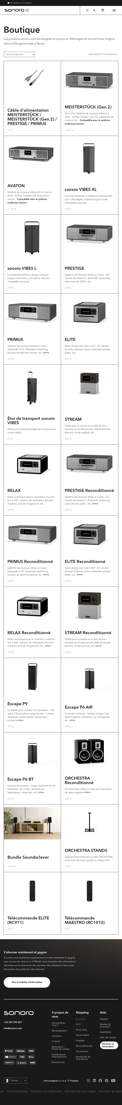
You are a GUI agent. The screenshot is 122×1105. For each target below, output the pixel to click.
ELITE (70, 340)
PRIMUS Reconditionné (30, 562)
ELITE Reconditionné (85, 562)
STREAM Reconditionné (88, 633)
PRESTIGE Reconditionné (89, 491)
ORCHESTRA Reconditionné (79, 781)
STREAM (73, 420)
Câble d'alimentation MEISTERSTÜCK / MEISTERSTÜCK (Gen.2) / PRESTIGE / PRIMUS (32, 117)
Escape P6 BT (20, 780)
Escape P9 (17, 704)
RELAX (14, 491)
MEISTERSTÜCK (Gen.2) (88, 107)
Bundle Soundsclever (28, 858)
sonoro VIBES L (22, 269)
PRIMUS (15, 340)
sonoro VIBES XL (81, 190)
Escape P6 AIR (79, 707)
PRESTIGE (74, 269)
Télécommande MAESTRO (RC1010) (85, 920)
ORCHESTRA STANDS (86, 851)
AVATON (16, 186)
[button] (87, 10)
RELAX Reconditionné (28, 633)
